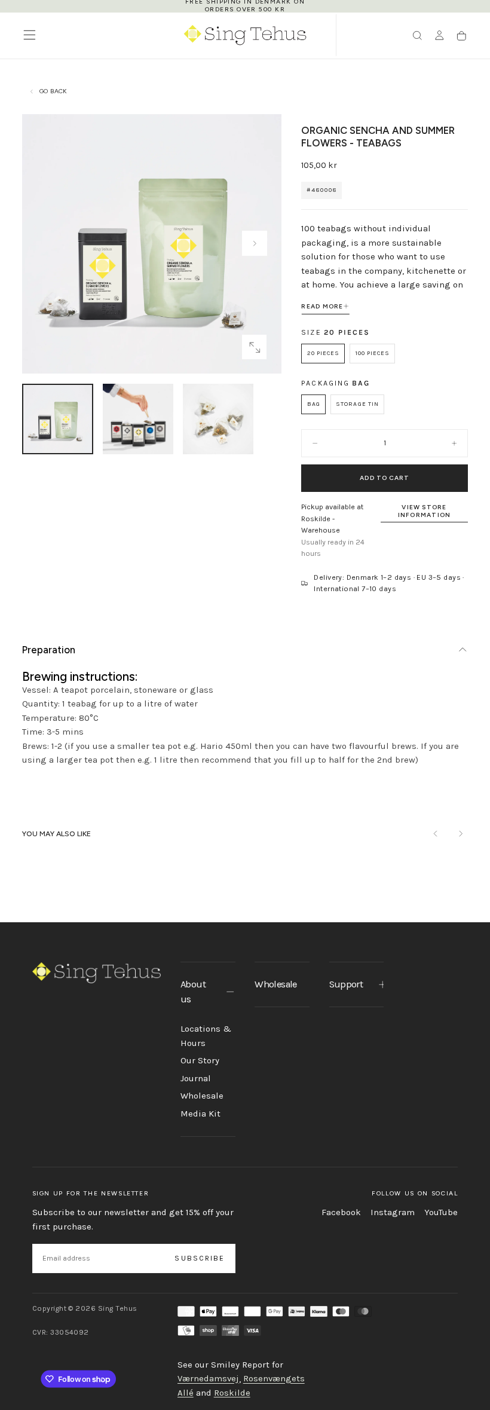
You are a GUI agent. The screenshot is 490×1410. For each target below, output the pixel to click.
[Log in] (439, 36)
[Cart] (461, 36)
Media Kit (200, 1113)
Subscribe (199, 1258)
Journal (195, 1078)
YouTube (441, 1212)
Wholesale (201, 1095)
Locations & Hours (205, 1035)
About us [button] (193, 991)
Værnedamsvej (208, 1379)
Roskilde (232, 1392)
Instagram (392, 1212)
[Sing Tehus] (96, 973)
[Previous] (435, 834)
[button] (29, 34)
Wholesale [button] (275, 984)
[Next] (460, 834)
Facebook (341, 1212)
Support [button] (346, 984)
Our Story (199, 1060)
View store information (424, 511)
